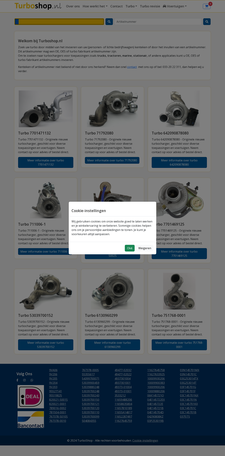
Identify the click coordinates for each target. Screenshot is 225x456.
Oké (129, 248)
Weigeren (144, 248)
